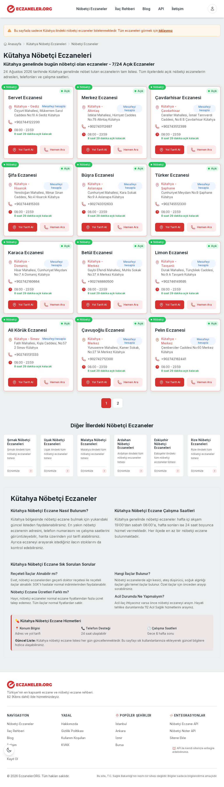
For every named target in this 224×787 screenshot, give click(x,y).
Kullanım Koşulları (73, 738)
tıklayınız (165, 30)
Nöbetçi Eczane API (184, 724)
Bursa (120, 745)
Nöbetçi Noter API (183, 731)
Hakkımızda (69, 724)
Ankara (121, 731)
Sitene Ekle (178, 738)
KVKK (65, 745)
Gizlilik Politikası (72, 731)
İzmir (119, 738)
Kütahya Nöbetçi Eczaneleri (46, 44)
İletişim (12, 745)
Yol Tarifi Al (25, 149)
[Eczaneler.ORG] (29, 9)
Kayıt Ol (12, 759)
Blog (10, 738)
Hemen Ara (57, 149)
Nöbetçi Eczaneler (85, 44)
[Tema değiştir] (9, 750)
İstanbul (121, 724)
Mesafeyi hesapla (53, 106)
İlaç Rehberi (15, 731)
